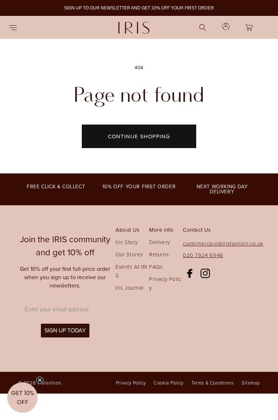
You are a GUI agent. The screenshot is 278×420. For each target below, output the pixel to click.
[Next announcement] (264, 8)
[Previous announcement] (14, 8)
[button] (15, 27)
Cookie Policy (168, 382)
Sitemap (251, 382)
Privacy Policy (165, 283)
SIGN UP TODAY (65, 330)
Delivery (159, 242)
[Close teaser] (39, 380)
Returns (159, 254)
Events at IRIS (131, 271)
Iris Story (126, 242)
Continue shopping (139, 136)
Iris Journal (129, 287)
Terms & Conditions (212, 382)
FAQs (156, 266)
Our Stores (129, 254)
